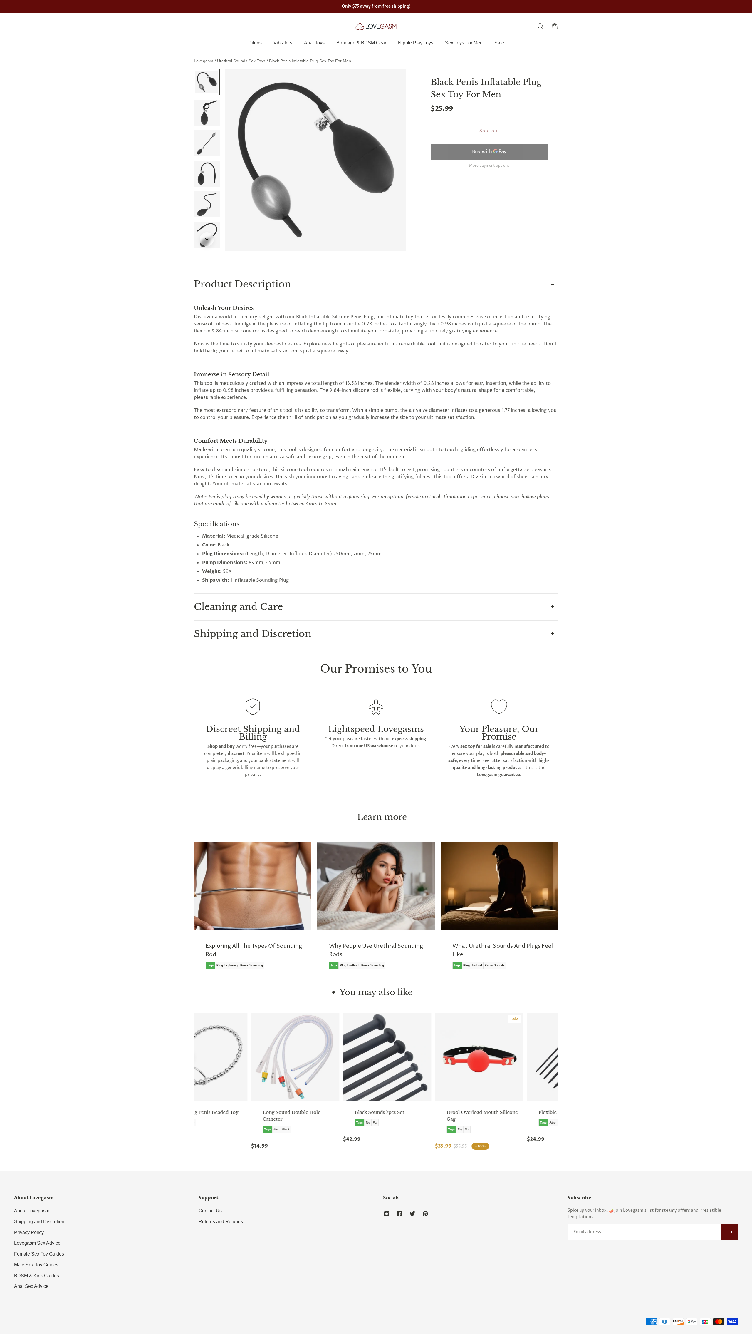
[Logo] (376, 26)
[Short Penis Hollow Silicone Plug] (555, 1057)
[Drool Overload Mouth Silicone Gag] (372, 1057)
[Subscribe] (729, 1232)
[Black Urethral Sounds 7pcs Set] (280, 1057)
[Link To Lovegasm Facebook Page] (399, 1213)
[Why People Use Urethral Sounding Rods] (308, 909)
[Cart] (555, 26)
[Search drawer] (540, 26)
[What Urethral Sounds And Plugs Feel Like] (432, 909)
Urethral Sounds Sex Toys (241, 60)
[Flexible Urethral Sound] (463, 1057)
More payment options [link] (489, 165)
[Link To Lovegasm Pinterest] (425, 1213)
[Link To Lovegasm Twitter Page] (412, 1213)
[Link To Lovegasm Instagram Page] (386, 1213)
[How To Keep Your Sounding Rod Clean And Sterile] (555, 909)
